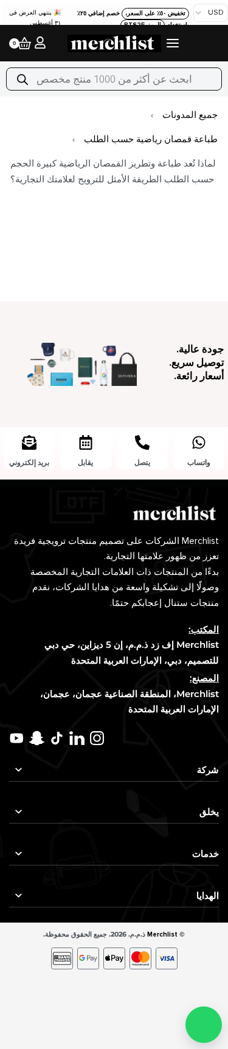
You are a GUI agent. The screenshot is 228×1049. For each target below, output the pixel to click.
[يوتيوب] (16, 738)
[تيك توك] (56, 738)
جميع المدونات (190, 114)
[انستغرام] (97, 738)
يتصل (142, 462)
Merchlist (162, 934)
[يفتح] (172, 43)
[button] (203, 1024)
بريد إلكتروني (29, 462)
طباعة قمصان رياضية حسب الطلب (151, 139)
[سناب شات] (36, 738)
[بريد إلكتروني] (29, 442)
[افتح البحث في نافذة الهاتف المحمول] (114, 79)
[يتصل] (142, 442)
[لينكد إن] (77, 738)
